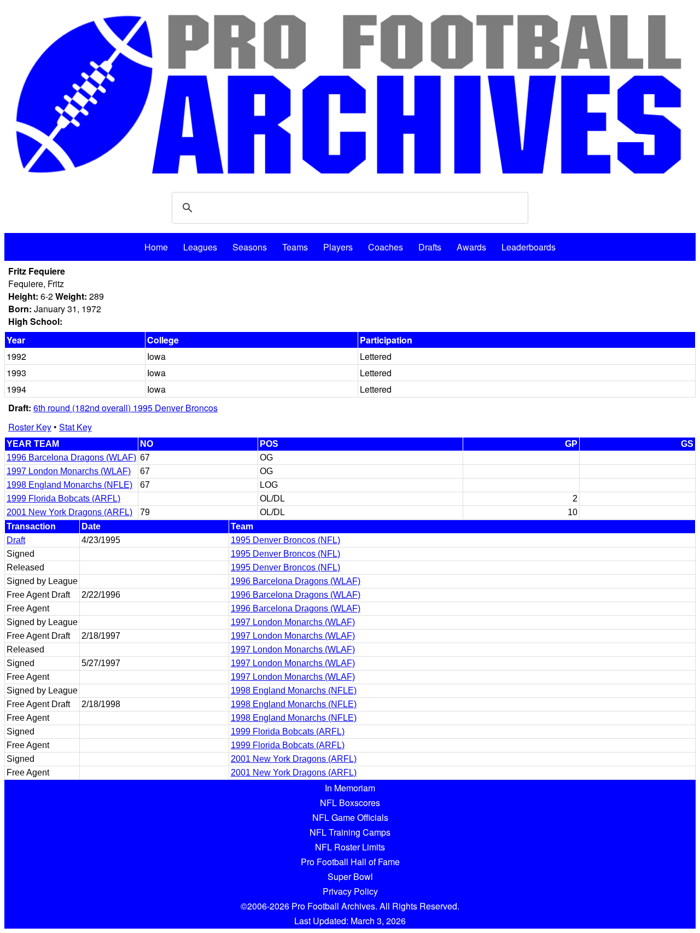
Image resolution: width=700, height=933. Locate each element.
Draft (16, 540)
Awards (471, 247)
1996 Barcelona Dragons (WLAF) (71, 457)
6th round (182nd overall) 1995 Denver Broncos (125, 407)
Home (156, 247)
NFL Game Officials (350, 817)
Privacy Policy (350, 891)
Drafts (429, 247)
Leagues (200, 247)
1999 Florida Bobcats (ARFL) (63, 498)
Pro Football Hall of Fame (350, 861)
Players (338, 247)
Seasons (249, 247)
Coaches (385, 247)
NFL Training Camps (350, 832)
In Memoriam (350, 788)
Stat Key (75, 427)
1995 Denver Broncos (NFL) (285, 540)
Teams (295, 247)
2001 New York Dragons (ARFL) (69, 512)
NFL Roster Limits (350, 847)
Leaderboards (528, 247)
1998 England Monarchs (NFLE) (69, 484)
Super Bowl (350, 876)
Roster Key (29, 427)
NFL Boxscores (350, 802)
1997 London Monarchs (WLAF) (69, 471)
